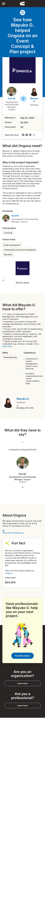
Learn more (22, 683)
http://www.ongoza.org (12, 533)
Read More (7, 346)
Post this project (22, 656)
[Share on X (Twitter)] (27, 135)
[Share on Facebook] (23, 135)
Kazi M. (11, 98)
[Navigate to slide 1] (22, 487)
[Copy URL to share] (34, 135)
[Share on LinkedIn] (30, 135)
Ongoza (8, 573)
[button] (3, 3)
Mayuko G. (23, 398)
